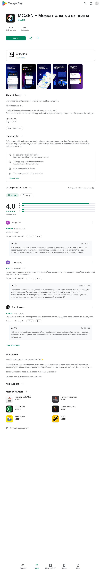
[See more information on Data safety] (22, 136)
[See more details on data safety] (14, 178)
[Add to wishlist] (37, 38)
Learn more (20, 58)
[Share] (31, 38)
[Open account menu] (97, 3)
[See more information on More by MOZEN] (26, 392)
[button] (13, 76)
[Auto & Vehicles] (14, 128)
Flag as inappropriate (17, 428)
